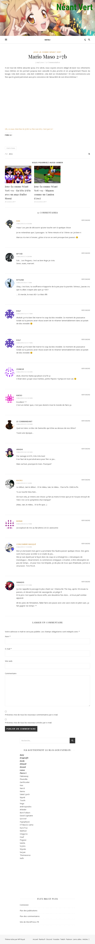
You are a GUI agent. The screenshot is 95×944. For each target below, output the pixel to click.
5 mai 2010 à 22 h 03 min (24, 452)
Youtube (56, 939)
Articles (85, 939)
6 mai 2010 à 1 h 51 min (24, 585)
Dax (18, 221)
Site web (8, 661)
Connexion (24, 905)
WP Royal (21, 939)
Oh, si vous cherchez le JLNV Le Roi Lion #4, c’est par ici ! (29, 129)
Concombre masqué (26, 544)
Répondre (86, 220)
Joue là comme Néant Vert (47, 52)
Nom (8, 636)
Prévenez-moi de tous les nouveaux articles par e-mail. (28, 722)
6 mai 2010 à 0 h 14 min (24, 483)
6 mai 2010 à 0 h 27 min (24, 524)
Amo (11, 154)
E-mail (8, 649)
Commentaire (10, 673)
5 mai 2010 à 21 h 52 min (24, 424)
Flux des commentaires (30, 916)
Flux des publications (28, 910)
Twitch (62, 939)
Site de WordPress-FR (29, 922)
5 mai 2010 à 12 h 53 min (24, 372)
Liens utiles (77, 939)
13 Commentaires (53, 62)
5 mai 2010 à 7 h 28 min (24, 256)
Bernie (19, 521)
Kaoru (19, 480)
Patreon (69, 939)
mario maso (11, 148)
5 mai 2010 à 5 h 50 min (24, 224)
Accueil (35, 939)
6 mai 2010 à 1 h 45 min (24, 547)
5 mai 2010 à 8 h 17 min (24, 283)
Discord (49, 939)
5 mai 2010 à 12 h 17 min (24, 314)
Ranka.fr (42, 939)
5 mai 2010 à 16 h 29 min (24, 398)
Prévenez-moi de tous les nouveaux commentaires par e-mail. (31, 714)
